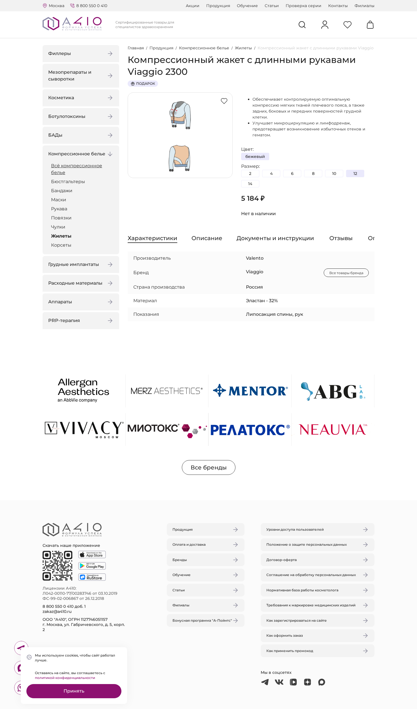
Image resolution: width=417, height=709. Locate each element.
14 (250, 183)
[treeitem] (82, 169)
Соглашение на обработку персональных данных (311, 575)
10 (334, 173)
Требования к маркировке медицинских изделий (310, 605)
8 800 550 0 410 (91, 5)
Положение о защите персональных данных (306, 544)
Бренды (179, 560)
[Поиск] (302, 24)
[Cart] (370, 24)
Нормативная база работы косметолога (302, 590)
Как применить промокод (289, 651)
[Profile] (325, 24)
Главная (136, 47)
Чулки (58, 227)
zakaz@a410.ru (57, 611)
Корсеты (61, 245)
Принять (74, 691)
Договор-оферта (281, 560)
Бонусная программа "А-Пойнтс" (202, 620)
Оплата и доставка (189, 544)
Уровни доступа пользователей (295, 529)
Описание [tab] (206, 238)
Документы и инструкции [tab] (275, 238)
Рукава (59, 208)
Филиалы (364, 5)
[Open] (274, 327)
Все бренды (209, 467)
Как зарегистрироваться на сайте (296, 620)
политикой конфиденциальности (65, 678)
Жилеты (61, 236)
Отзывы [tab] (341, 238)
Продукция (218, 5)
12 (355, 173)
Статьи (272, 5)
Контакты (338, 5)
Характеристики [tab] (152, 238)
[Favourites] (347, 24)
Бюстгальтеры (68, 181)
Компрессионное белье (204, 47)
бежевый (255, 156)
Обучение (247, 5)
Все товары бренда (346, 273)
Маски (58, 199)
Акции (192, 5)
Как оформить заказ (284, 635)
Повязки (61, 218)
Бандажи (61, 190)
